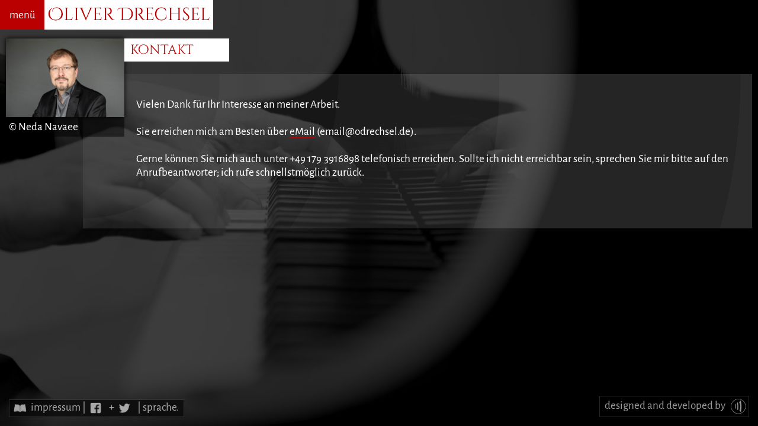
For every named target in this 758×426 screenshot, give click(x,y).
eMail (302, 131)
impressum (56, 407)
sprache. (161, 407)
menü (22, 15)
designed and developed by (666, 405)
